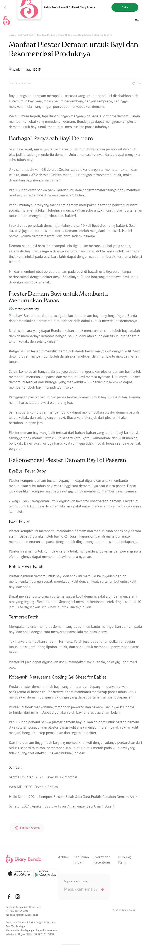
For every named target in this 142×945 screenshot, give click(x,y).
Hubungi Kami (125, 860)
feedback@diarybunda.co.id (22, 914)
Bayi (11, 35)
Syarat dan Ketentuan (102, 860)
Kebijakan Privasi (81, 860)
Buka (125, 7)
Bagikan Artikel (30, 828)
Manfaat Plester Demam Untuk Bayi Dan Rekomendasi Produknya (74, 35)
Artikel (63, 857)
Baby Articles (25, 35)
